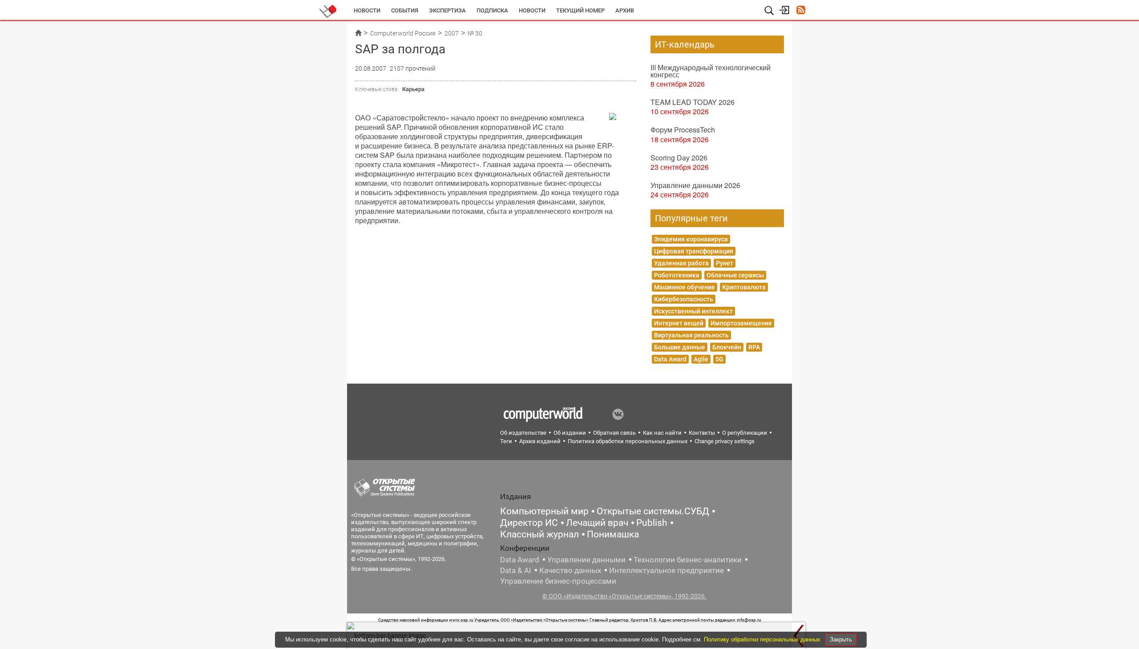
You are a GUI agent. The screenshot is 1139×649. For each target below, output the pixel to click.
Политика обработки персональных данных (627, 441)
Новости (367, 10)
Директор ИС (529, 522)
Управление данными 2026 (695, 185)
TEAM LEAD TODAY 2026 (692, 102)
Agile (701, 359)
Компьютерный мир (544, 511)
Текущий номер (580, 10)
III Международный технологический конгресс (710, 71)
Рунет (724, 263)
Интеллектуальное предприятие (666, 570)
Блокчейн (726, 347)
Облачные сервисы (735, 275)
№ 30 (475, 33)
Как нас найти (662, 432)
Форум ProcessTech (682, 129)
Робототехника (676, 275)
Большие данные (679, 347)
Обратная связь (614, 432)
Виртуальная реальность (691, 335)
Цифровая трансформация (693, 251)
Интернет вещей (678, 323)
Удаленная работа (681, 263)
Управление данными (586, 559)
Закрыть (841, 639)
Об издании (569, 432)
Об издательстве (523, 432)
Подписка (492, 10)
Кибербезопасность (683, 299)
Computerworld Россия (403, 33)
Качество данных (570, 570)
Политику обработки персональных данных (763, 639)
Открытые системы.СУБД (653, 511)
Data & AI (515, 570)
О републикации (744, 432)
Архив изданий (540, 441)
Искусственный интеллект (693, 311)
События (404, 10)
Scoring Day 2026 (678, 157)
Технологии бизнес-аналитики (688, 559)
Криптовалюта (744, 287)
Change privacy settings (725, 441)
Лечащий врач (597, 522)
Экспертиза (447, 10)
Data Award (670, 359)
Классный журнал (539, 534)
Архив (624, 10)
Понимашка (613, 534)
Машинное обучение (684, 287)
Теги (506, 441)
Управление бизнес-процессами (558, 581)
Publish (651, 522)
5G (719, 359)
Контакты (702, 432)
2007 (451, 33)
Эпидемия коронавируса (691, 239)
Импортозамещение (741, 323)
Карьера (413, 89)
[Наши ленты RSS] (800, 10)
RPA (754, 347)
